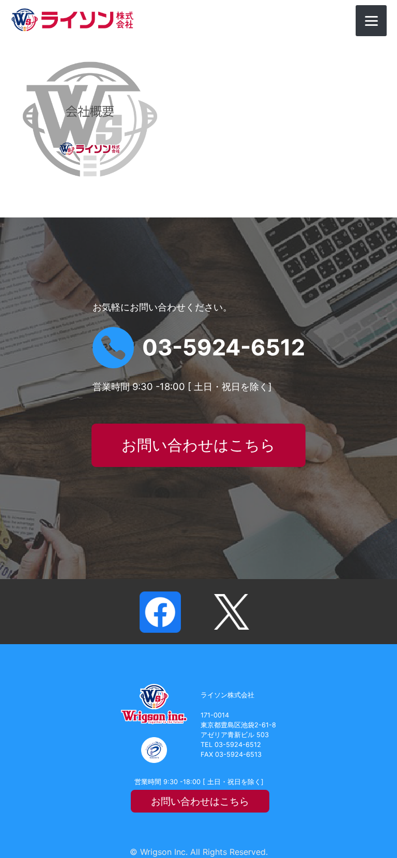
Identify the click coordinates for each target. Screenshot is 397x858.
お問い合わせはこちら (198, 445)
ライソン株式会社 (72, 20)
